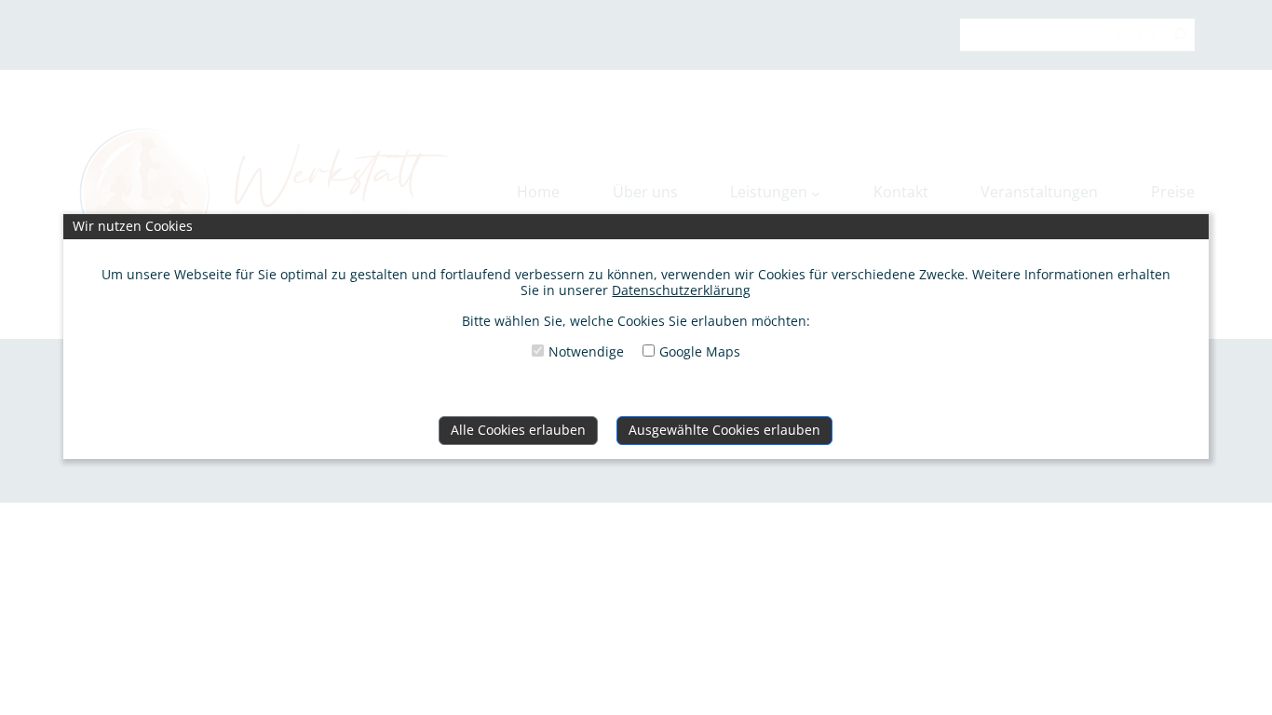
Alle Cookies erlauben (518, 429)
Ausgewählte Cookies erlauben (724, 429)
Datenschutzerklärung (681, 290)
